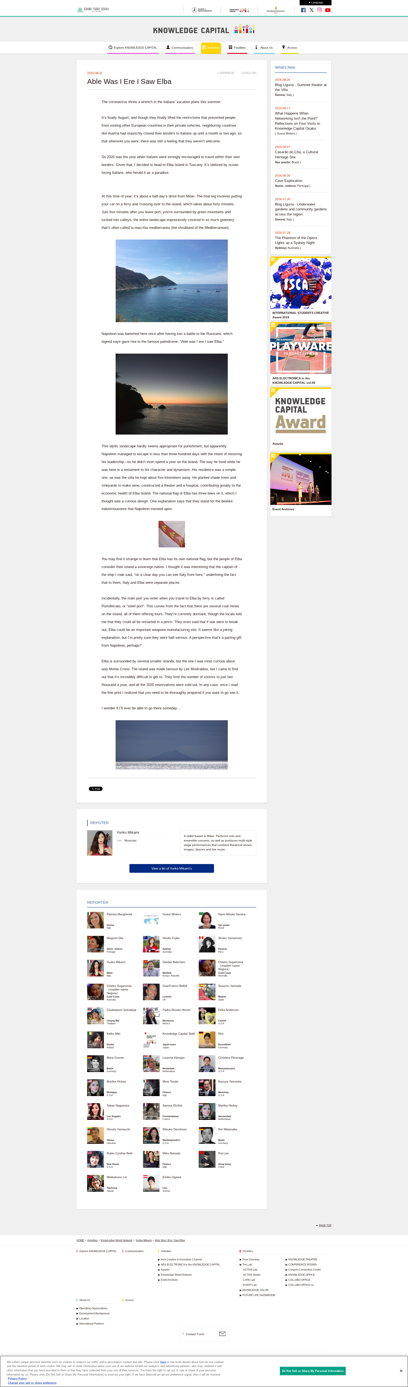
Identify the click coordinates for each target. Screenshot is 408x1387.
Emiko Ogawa (172, 1177)
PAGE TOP (325, 1225)
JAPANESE (227, 73)
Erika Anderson (228, 1010)
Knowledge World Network (175, 1274)
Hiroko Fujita (171, 938)
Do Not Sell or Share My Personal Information (313, 1371)
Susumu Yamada (229, 985)
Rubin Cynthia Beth (120, 1153)
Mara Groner (115, 1057)
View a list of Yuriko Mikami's (172, 868)
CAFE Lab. (249, 1279)
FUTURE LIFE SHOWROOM (257, 1295)
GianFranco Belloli (175, 985)
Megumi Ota (115, 938)
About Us (266, 47)
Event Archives (168, 1279)
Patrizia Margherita (119, 914)
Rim (221, 1033)
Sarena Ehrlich (172, 1105)
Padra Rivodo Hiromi (176, 1010)
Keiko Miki (113, 1033)
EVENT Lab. (250, 1285)
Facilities (240, 47)
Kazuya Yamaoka (230, 1081)
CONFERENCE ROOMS (301, 1264)
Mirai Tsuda (170, 1081)
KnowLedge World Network (116, 1240)
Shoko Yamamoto (230, 938)
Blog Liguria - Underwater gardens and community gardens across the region (301, 209)
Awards (164, 1269)
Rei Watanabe (227, 1129)
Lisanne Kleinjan (174, 1057)
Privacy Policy (17, 1378)
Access (292, 47)
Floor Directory (249, 1259)
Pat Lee (223, 1153)
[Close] (401, 1371)
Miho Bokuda (171, 1153)
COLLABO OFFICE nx (300, 1285)
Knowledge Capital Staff (179, 1033)
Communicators (182, 47)
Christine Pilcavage (231, 1057)
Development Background (92, 1313)
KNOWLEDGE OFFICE (300, 1274)
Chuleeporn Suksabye (121, 1010)
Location (82, 1318)
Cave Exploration (288, 181)
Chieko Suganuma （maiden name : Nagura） (230, 965)
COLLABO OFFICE (298, 1279)
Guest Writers (172, 914)
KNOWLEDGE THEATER (301, 1259)
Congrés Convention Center (303, 1269)
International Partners (90, 1323)
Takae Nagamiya (118, 1105)
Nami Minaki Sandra (231, 914)
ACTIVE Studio (251, 1274)
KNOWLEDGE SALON (254, 1290)
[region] (204, 1371)
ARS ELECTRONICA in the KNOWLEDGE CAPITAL (189, 1264)
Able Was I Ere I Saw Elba (170, 1240)
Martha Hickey (118, 1081)
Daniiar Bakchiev (174, 962)
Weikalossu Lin (117, 1177)
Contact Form (195, 1334)
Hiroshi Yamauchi (118, 1129)
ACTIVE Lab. (250, 1269)
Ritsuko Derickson (175, 1129)
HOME (80, 1240)
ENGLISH (249, 73)
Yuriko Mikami (116, 962)
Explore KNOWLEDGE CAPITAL (135, 47)
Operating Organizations (92, 1308)
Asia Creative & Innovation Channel (180, 1259)
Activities (213, 47)
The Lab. (246, 1264)
